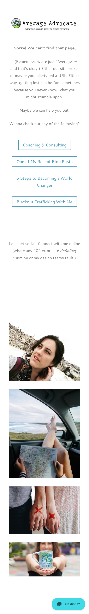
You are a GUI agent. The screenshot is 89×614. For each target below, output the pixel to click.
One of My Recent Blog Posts (44, 161)
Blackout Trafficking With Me (44, 202)
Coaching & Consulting (44, 145)
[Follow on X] (48, 298)
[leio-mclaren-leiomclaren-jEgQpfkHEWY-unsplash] (44, 477)
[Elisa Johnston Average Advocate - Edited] (44, 575)
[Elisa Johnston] (44, 379)
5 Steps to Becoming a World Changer (44, 181)
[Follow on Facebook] (40, 298)
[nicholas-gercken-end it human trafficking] (44, 532)
